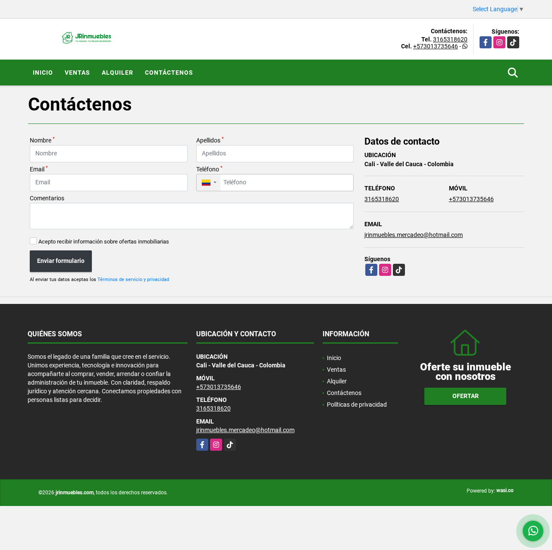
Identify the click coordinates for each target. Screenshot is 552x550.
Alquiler (117, 72)
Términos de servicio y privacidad (133, 279)
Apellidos (210, 140)
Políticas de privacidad (357, 404)
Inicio (43, 72)
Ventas (77, 72)
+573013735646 (435, 46)
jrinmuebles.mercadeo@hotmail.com (413, 234)
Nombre (42, 140)
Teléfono (209, 169)
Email (39, 169)
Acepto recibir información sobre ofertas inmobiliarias (103, 241)
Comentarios (47, 198)
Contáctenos (169, 72)
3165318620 (450, 39)
